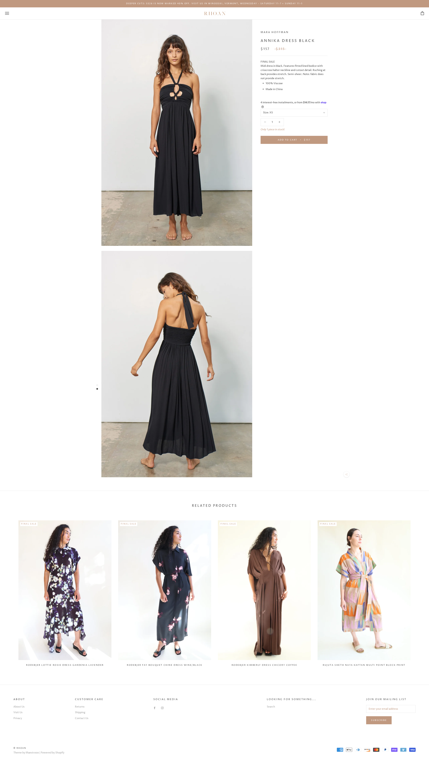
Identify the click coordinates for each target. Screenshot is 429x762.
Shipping (80, 712)
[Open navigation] (7, 13)
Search (271, 707)
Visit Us (17, 712)
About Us (18, 707)
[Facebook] (154, 708)
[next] (418, 592)
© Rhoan (19, 748)
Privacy (17, 718)
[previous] (10, 592)
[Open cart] (422, 13)
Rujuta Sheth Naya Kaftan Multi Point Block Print (364, 665)
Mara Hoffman (275, 32)
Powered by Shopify (52, 752)
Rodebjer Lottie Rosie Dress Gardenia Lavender (65, 665)
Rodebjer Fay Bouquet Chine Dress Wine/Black (164, 665)
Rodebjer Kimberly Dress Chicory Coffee (264, 665)
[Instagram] (162, 708)
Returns (79, 707)
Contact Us (81, 718)
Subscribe (379, 720)
